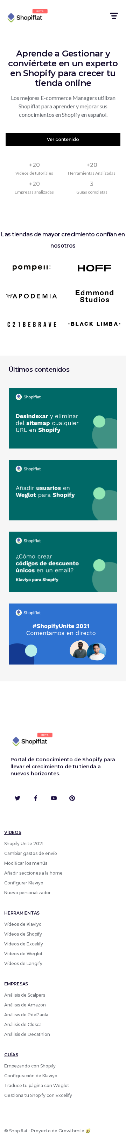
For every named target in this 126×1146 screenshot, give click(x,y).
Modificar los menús (25, 863)
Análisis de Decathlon (27, 1034)
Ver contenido (63, 139)
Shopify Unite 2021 (23, 843)
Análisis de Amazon (25, 1004)
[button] (114, 16)
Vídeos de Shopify (23, 934)
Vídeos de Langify (23, 963)
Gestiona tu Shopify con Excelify (38, 1095)
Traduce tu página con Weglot (36, 1085)
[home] (27, 16)
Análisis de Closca (23, 1024)
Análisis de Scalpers (24, 995)
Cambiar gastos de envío (30, 853)
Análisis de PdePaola (26, 1014)
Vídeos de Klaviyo (23, 924)
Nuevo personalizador (27, 892)
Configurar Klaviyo (23, 882)
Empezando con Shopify (30, 1066)
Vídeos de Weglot (23, 953)
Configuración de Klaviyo (30, 1075)
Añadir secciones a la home (33, 873)
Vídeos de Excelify (23, 943)
